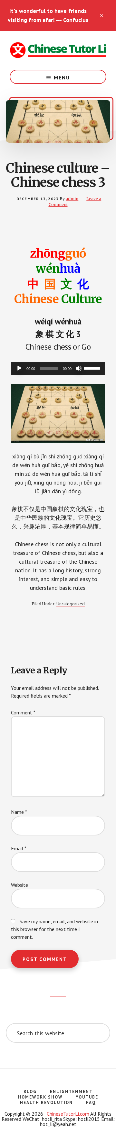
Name (19, 812)
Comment (23, 712)
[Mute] (78, 368)
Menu (62, 77)
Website (19, 885)
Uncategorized (70, 604)
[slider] (93, 367)
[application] (58, 368)
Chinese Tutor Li (58, 50)
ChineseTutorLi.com (68, 1113)
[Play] (19, 368)
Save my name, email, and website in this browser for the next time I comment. (54, 929)
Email (18, 848)
